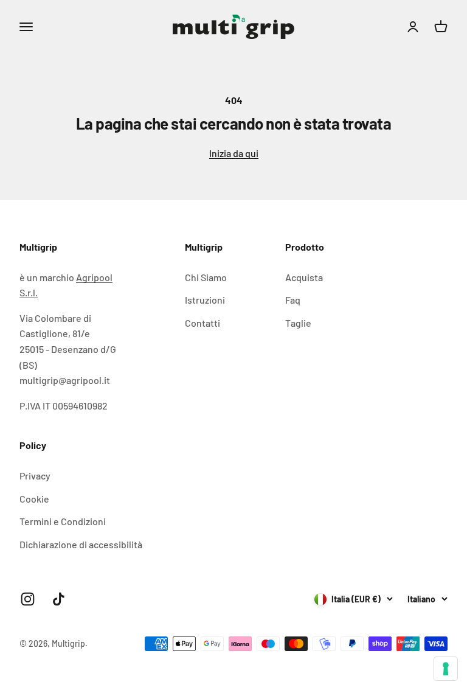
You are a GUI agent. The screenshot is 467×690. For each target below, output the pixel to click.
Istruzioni (205, 299)
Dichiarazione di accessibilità (80, 544)
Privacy (34, 475)
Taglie (298, 323)
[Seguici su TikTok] (58, 599)
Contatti (202, 323)
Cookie (34, 498)
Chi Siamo (206, 277)
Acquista (304, 277)
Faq (292, 299)
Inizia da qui (233, 153)
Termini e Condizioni (62, 521)
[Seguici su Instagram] (27, 599)
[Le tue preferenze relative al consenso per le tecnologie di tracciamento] (445, 668)
